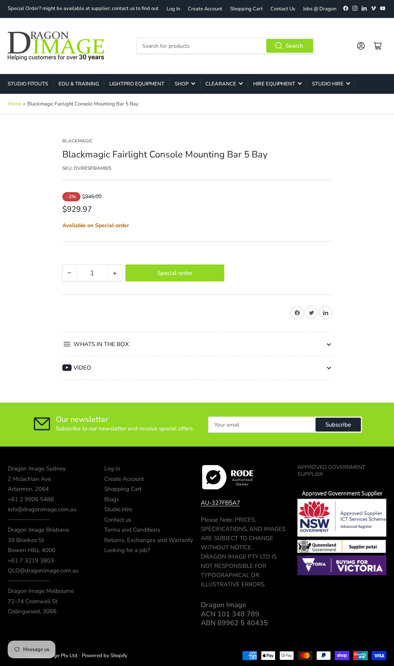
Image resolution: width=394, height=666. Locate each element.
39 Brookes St (26, 540)
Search (294, 46)
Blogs (111, 499)
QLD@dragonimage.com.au (43, 570)
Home (14, 103)
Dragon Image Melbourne (41, 591)
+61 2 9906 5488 (31, 499)
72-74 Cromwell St (32, 601)
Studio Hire (328, 83)
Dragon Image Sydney (37, 468)
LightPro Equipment (136, 83)
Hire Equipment (274, 83)
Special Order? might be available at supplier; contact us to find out (83, 8)
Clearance (220, 83)
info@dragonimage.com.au (42, 509)
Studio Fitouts (28, 83)
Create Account (205, 8)
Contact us (117, 520)
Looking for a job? (127, 550)
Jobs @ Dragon (319, 8)
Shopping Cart (246, 8)
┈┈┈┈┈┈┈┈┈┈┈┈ (28, 520)
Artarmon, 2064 (28, 489)
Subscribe (338, 424)
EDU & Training (78, 83)
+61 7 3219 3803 (31, 560)
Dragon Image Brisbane (38, 530)
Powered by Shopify (104, 655)
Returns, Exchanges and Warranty (148, 540)
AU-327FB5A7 (220, 503)
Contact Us (282, 8)
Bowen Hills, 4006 (31, 550)
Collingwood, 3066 (32, 611)
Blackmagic (77, 141)
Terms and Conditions (132, 530)
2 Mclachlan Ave (29, 479)
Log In (173, 8)
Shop (182, 83)
